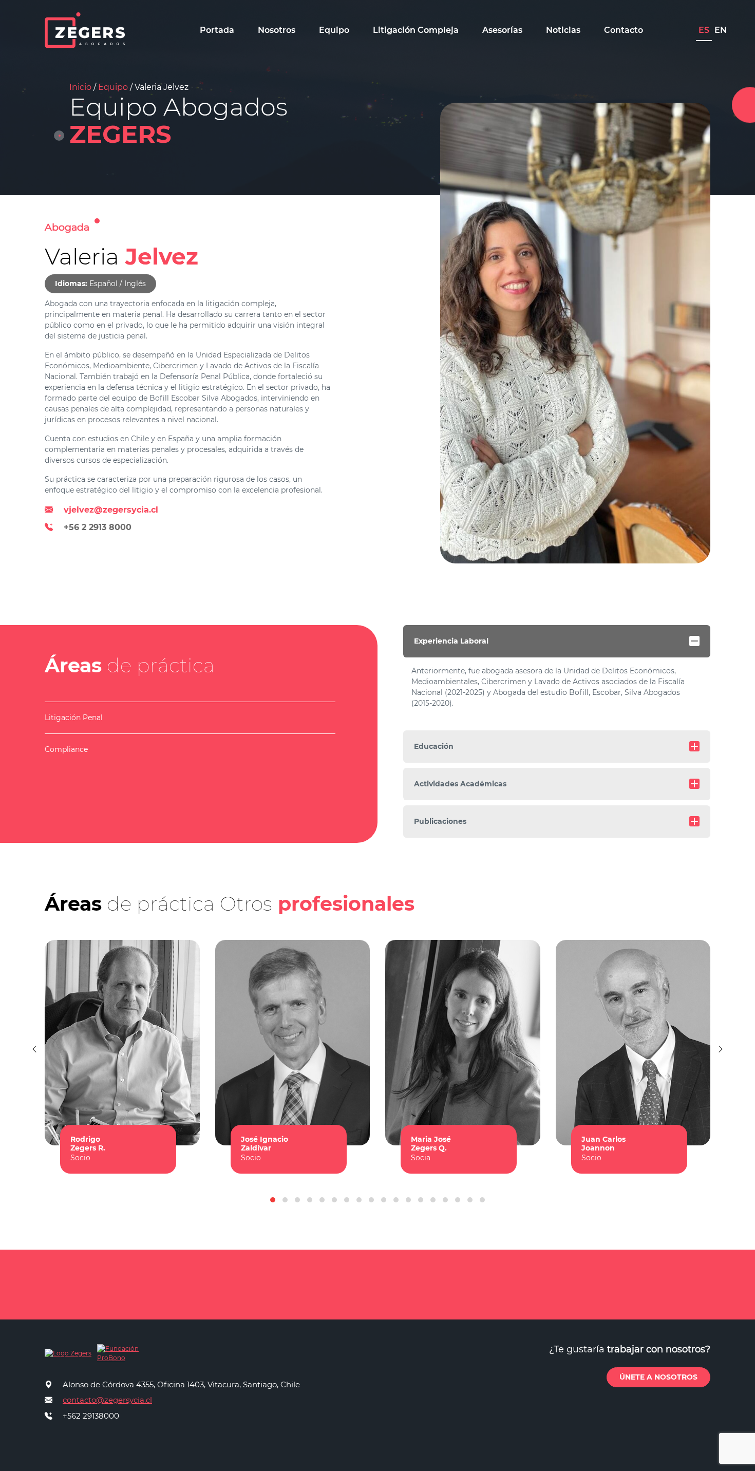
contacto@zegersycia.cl (107, 1400)
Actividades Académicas (460, 783)
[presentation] (34, 1049)
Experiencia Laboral (451, 641)
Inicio (80, 87)
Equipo (113, 87)
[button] (273, 1200)
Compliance (66, 749)
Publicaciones (440, 821)
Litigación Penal (74, 717)
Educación (434, 746)
